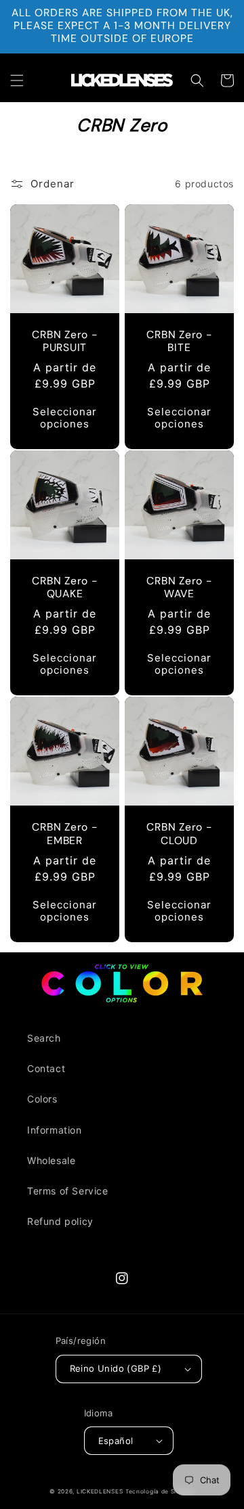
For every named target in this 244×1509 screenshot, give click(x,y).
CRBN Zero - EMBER (65, 834)
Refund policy (60, 1221)
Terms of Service (67, 1191)
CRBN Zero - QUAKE (65, 588)
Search (44, 1038)
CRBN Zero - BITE (179, 341)
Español (116, 1440)
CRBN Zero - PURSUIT (65, 341)
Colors (42, 1099)
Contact (46, 1068)
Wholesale (51, 1160)
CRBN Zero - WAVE (179, 588)
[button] (17, 80)
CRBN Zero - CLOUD (179, 834)
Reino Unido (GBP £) (116, 1368)
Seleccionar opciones (65, 417)
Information (54, 1130)
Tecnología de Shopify (160, 1491)
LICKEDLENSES (100, 1491)
